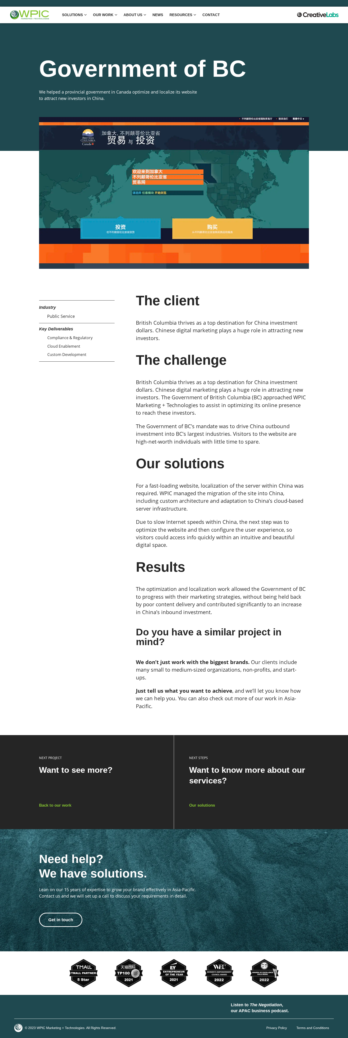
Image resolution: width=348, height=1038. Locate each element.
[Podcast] (297, 1008)
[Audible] (325, 1008)
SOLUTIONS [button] (72, 15)
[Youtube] (48, 1008)
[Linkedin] (20, 1008)
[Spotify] (311, 1008)
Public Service (61, 316)
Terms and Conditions (312, 1028)
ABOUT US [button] (133, 15)
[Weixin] (63, 1008)
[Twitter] (34, 1008)
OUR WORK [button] (103, 15)
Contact (211, 15)
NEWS (157, 15)
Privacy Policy (276, 1028)
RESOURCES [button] (181, 15)
